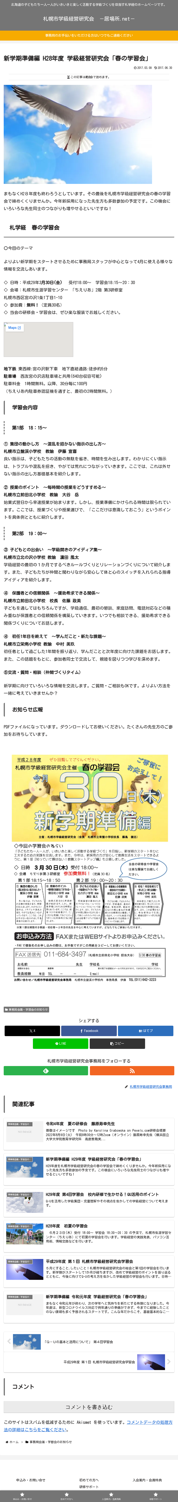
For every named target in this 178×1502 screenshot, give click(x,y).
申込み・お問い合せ (30, 1480)
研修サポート (89, 1487)
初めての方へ (89, 1480)
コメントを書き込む (89, 1407)
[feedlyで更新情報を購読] (46, 1070)
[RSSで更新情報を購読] (132, 1070)
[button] (117, 1043)
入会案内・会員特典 (147, 1480)
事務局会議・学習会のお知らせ (28, 1009)
